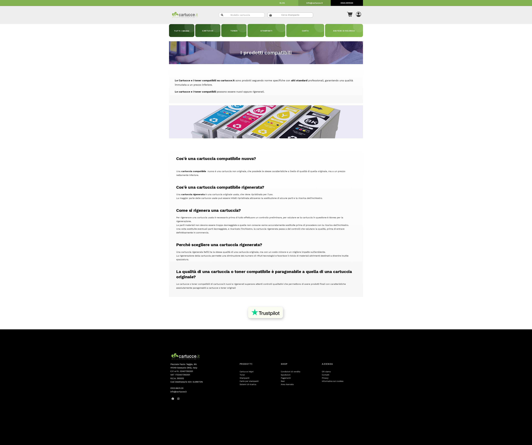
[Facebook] (172, 398)
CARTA (305, 31)
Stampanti (244, 378)
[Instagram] (178, 398)
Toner (242, 375)
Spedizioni (285, 375)
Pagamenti (286, 378)
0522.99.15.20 (176, 388)
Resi (283, 381)
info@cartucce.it (314, 3)
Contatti (325, 375)
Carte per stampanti (249, 381)
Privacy (325, 378)
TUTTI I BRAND (181, 31)
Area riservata (287, 384)
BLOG (282, 3)
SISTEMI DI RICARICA (344, 31)
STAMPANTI (266, 31)
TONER (234, 31)
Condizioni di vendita (290, 371)
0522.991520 (347, 3)
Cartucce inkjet (247, 371)
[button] (349, 15)
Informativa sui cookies (332, 381)
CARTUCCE (207, 31)
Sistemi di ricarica (248, 384)
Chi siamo (326, 371)
